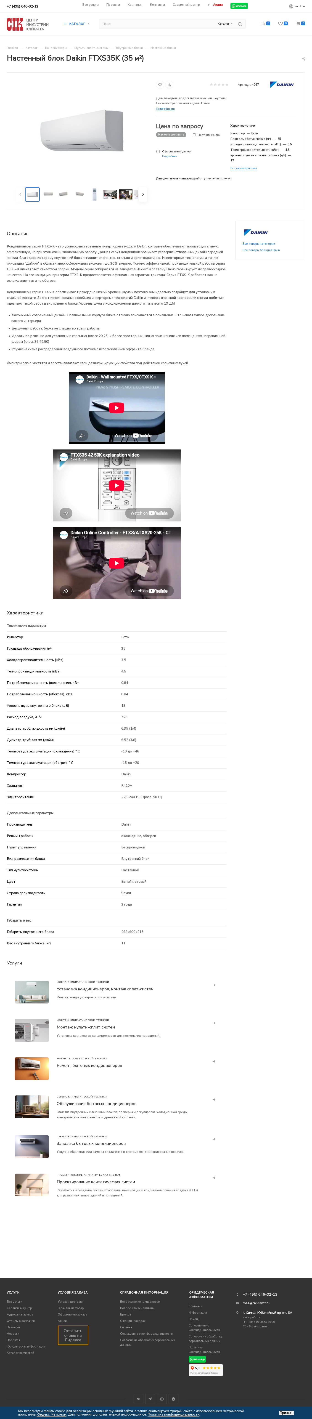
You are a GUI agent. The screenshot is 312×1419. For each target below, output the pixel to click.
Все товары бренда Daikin (261, 250)
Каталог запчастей (20, 1353)
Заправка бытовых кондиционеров (91, 1143)
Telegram (150, 1399)
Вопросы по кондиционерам (140, 1302)
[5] (227, 85)
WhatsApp (173, 1399)
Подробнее (169, 156)
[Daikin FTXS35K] (81, 130)
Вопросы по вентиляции (137, 1308)
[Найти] (240, 24)
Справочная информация (144, 1293)
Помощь (194, 1319)
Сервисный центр (19, 1308)
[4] (223, 85)
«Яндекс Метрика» (51, 1414)
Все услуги (14, 1302)
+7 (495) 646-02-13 (22, 6)
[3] (219, 85)
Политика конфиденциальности (173, 1414)
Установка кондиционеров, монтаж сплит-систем (105, 989)
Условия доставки (70, 1302)
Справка (126, 1327)
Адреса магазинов (20, 1315)
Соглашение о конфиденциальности (146, 1334)
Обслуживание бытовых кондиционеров (96, 1103)
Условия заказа (73, 1293)
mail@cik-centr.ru (256, 1303)
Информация (198, 1313)
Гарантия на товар (71, 1308)
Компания (195, 1306)
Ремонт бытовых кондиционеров (89, 1065)
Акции (62, 1321)
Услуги (13, 1293)
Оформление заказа (72, 1315)
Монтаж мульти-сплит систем (86, 1027)
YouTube (162, 1399)
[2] (215, 85)
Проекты (13, 1340)
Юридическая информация (26, 1347)
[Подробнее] (214, 985)
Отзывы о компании (21, 1321)
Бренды (126, 1315)
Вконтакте (138, 1399)
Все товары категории (259, 244)
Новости (13, 1334)
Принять (286, 1413)
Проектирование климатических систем (96, 1182)
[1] (211, 85)
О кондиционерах (132, 1321)
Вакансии (13, 1327)
